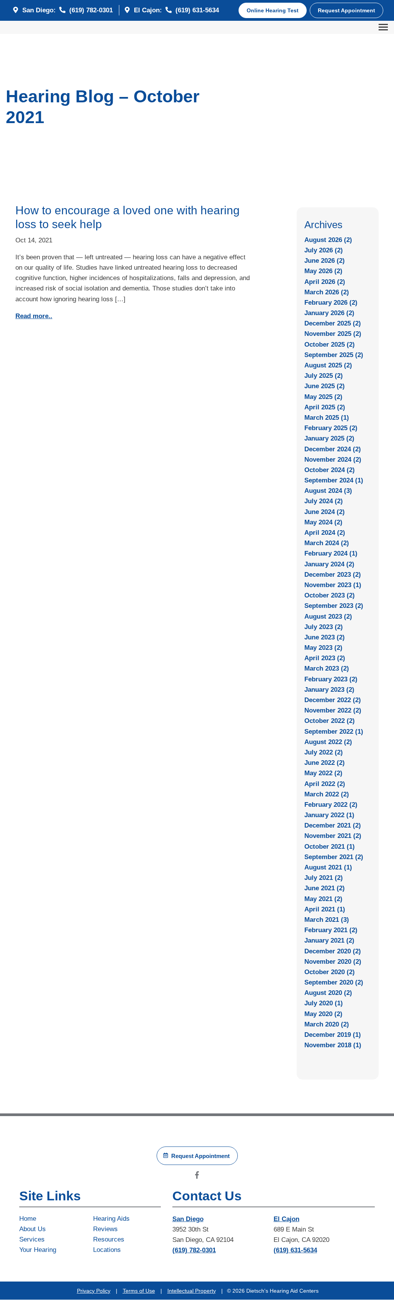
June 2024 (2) (324, 512)
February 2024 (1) (330, 553)
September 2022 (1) (333, 731)
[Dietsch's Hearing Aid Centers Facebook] (197, 1176)
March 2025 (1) (326, 417)
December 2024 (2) (332, 449)
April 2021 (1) (324, 909)
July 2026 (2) (323, 250)
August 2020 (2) (328, 992)
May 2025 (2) (323, 397)
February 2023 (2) (330, 679)
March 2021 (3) (326, 919)
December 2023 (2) (332, 574)
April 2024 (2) (324, 532)
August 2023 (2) (328, 616)
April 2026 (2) (324, 281)
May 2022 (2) (323, 773)
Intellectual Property (191, 1291)
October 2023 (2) (329, 595)
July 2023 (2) (323, 627)
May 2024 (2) (323, 522)
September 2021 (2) (333, 857)
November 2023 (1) (332, 585)
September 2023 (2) (333, 605)
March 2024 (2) (326, 543)
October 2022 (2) (329, 720)
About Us (32, 1229)
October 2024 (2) (329, 470)
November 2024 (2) (332, 459)
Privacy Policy (93, 1291)
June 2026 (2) (324, 260)
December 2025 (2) (332, 323)
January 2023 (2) (329, 689)
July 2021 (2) (323, 877)
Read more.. (33, 316)
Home (27, 1218)
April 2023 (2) (324, 658)
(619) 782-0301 (90, 10)
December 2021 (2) (332, 825)
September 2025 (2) (333, 355)
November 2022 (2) (332, 710)
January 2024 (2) (329, 564)
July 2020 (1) (323, 1003)
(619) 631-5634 (196, 10)
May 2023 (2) (323, 647)
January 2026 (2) (329, 313)
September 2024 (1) (333, 480)
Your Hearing (37, 1249)
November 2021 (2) (332, 835)
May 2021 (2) (323, 899)
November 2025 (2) (332, 333)
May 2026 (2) (323, 271)
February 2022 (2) (330, 804)
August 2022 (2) (328, 742)
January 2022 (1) (329, 815)
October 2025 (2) (329, 344)
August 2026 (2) (328, 240)
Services (32, 1239)
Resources (108, 1239)
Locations (107, 1249)
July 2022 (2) (323, 752)
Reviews (105, 1229)
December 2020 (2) (332, 951)
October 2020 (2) (329, 972)
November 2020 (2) (332, 961)
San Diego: (39, 10)
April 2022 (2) (324, 784)
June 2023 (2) (324, 637)
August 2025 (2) (328, 365)
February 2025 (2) (330, 428)
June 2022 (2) (324, 762)
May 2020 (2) (323, 1014)
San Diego (188, 1219)
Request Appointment (346, 10)
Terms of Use (139, 1291)
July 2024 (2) (323, 501)
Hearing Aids (111, 1218)
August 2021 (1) (328, 867)
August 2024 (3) (328, 490)
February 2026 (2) (330, 302)
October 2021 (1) (329, 846)
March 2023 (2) (326, 668)
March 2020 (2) (326, 1024)
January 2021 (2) (329, 940)
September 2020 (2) (333, 982)
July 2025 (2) (323, 375)
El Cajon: (148, 10)
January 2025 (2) (329, 438)
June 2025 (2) (324, 386)
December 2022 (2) (332, 700)
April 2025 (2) (324, 407)
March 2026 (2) (326, 292)
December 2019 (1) (332, 1034)
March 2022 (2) (326, 794)
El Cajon (286, 1219)
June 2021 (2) (324, 888)
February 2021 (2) (330, 930)
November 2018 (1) (332, 1045)
